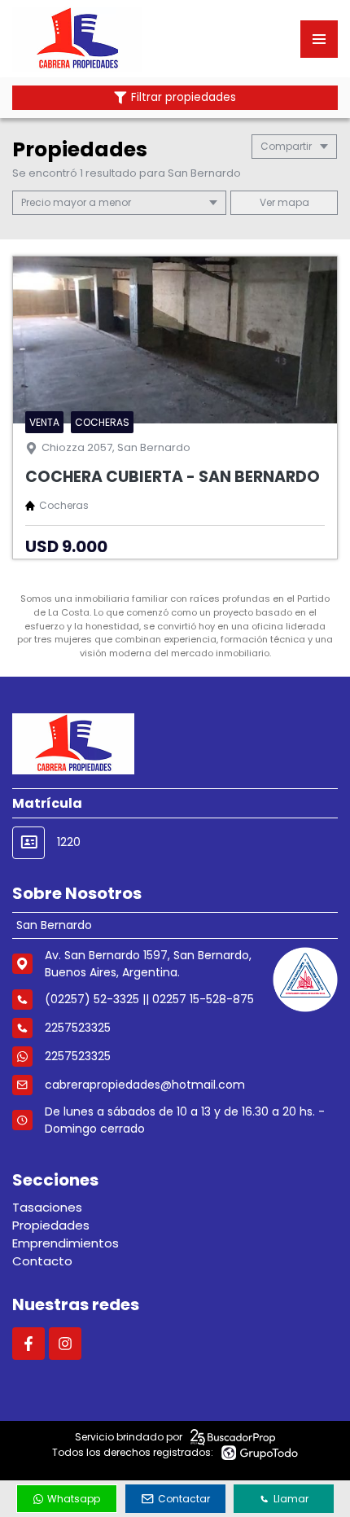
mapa (292, 202)
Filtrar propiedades (183, 97)
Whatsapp (73, 1499)
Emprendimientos (65, 1243)
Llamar (290, 1499)
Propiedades (51, 1225)
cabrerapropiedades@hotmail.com (145, 1084)
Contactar (184, 1499)
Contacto (42, 1260)
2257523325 (78, 1056)
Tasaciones (47, 1207)
